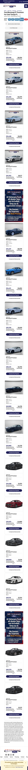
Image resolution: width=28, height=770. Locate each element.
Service (11, 756)
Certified (6, 756)
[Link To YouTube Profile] (11, 754)
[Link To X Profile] (8, 754)
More (13, 61)
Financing (17, 756)
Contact (22, 756)
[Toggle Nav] (26, 6)
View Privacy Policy (19, 767)
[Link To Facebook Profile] (6, 754)
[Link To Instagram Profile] (13, 754)
